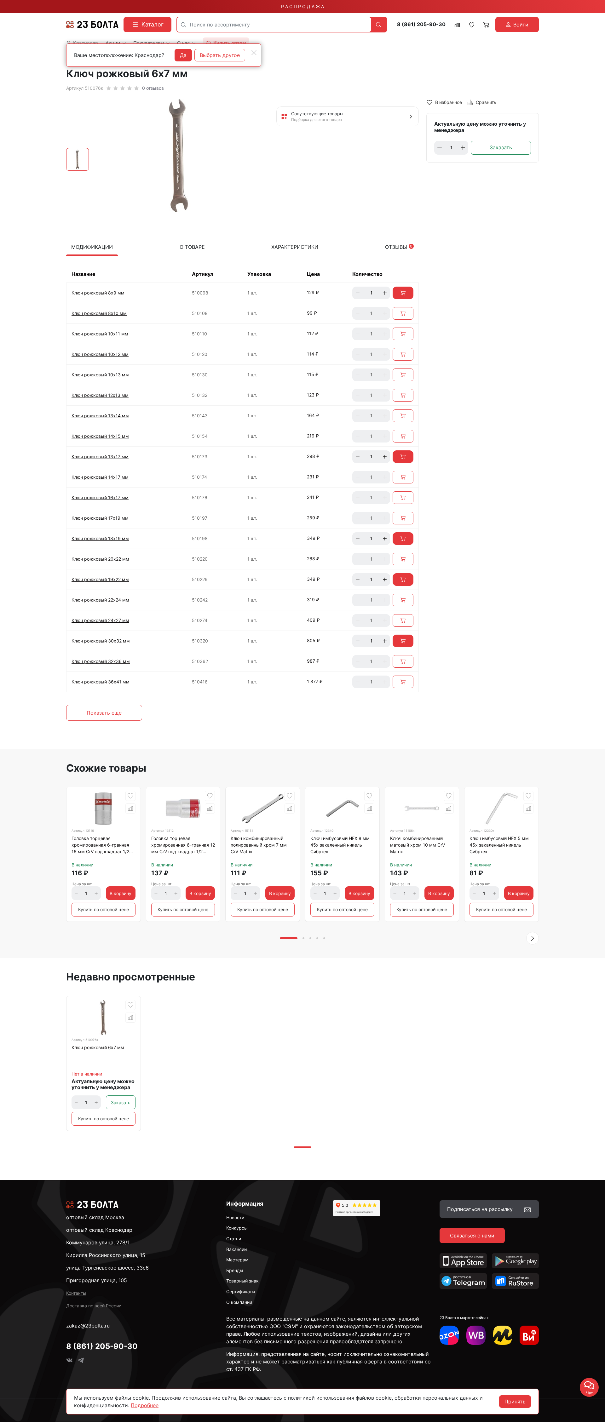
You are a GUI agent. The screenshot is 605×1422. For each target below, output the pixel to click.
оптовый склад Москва (95, 1217)
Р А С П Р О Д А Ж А (302, 6)
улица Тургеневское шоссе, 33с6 (107, 1268)
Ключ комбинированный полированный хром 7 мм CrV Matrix (259, 845)
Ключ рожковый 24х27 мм (100, 620)
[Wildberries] (476, 1335)
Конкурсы (237, 1228)
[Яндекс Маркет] (502, 1335)
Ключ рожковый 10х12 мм (100, 354)
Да (183, 55)
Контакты (76, 1293)
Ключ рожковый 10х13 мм (100, 374)
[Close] (254, 52)
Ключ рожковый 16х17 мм (100, 497)
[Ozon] (449, 1335)
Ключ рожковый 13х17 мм (100, 456)
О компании (239, 1302)
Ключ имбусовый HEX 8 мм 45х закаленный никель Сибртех (340, 845)
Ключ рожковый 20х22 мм (100, 559)
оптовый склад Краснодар (99, 1230)
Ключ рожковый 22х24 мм (100, 599)
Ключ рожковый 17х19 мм (100, 518)
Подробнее (144, 1405)
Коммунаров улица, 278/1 (98, 1242)
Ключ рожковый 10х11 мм (100, 333)
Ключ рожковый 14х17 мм (100, 477)
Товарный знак (242, 1280)
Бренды (234, 1270)
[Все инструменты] (529, 1335)
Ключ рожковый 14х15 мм (100, 436)
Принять (515, 1401)
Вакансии (236, 1249)
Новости (235, 1217)
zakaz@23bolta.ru (88, 1325)
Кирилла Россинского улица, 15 (105, 1255)
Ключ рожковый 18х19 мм (100, 538)
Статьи (233, 1238)
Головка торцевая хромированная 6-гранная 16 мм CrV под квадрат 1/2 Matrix (100, 846)
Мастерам (237, 1259)
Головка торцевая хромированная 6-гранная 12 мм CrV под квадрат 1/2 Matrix (183, 846)
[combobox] (274, 24)
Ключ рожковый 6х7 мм (98, 1047)
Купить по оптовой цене (103, 909)
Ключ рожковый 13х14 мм (100, 415)
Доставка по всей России (93, 1305)
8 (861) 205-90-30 (421, 24)
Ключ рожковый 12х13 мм (100, 395)
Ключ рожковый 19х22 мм (100, 579)
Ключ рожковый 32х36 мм (101, 661)
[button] (532, 938)
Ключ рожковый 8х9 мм (98, 292)
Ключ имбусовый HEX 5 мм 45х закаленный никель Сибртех (499, 845)
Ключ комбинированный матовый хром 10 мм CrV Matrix (417, 845)
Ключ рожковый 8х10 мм (99, 313)
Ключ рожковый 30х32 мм (101, 640)
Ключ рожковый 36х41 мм (101, 681)
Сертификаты (240, 1291)
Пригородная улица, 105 (96, 1280)
